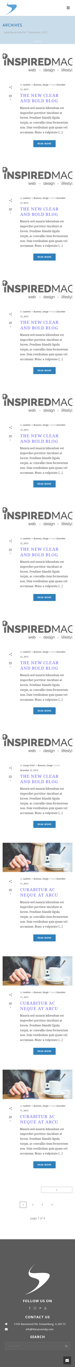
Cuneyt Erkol (29, 765)
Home (37, 41)
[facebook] (29, 1308)
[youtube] (45, 1308)
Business (38, 84)
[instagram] (34, 1308)
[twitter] (40, 1308)
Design (46, 84)
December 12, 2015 (29, 770)
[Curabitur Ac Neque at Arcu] (37, 857)
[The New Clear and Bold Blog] (37, 63)
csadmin (27, 84)
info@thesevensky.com (40, 1329)
